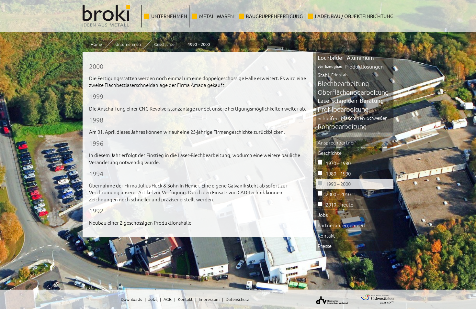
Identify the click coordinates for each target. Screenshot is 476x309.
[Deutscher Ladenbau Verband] (328, 305)
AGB (168, 299)
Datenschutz (237, 299)
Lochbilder (331, 57)
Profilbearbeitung (343, 109)
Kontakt (326, 235)
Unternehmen (169, 16)
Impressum (209, 299)
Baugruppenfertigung (274, 16)
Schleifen (328, 118)
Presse (325, 245)
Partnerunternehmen (341, 225)
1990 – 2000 (338, 183)
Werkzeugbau (330, 66)
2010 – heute (339, 204)
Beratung (372, 100)
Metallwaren (216, 16)
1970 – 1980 (338, 163)
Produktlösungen (364, 66)
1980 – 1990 (338, 173)
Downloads (131, 299)
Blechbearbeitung (343, 83)
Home (96, 44)
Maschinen (353, 118)
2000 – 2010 (338, 194)
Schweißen (377, 118)
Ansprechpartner (336, 142)
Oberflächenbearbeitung (353, 92)
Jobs (323, 214)
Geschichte (164, 44)
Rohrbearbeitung (342, 126)
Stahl (323, 74)
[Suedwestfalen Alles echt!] (373, 305)
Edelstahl (339, 74)
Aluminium (360, 57)
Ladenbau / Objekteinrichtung (354, 16)
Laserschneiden (337, 100)
